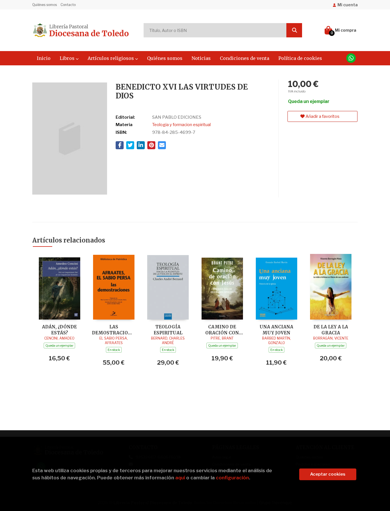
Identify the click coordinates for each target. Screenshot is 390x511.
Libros (68, 58)
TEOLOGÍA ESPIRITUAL (168, 329)
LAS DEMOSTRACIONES (113, 329)
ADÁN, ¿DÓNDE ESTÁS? (59, 329)
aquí (180, 477)
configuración (232, 477)
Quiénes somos (44, 5)
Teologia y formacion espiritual (181, 124)
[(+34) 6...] (351, 58)
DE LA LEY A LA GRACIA (330, 329)
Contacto (68, 5)
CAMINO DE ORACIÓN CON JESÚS (222, 329)
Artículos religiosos (111, 58)
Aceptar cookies (327, 474)
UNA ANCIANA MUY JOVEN (276, 329)
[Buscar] (294, 30)
